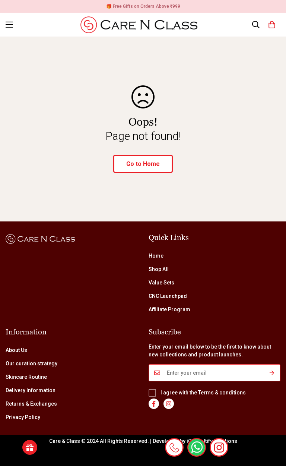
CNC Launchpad (168, 296)
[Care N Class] (143, 25)
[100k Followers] (168, 404)
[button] (271, 24)
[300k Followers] (154, 404)
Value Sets (161, 283)
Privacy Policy (23, 417)
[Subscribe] (272, 372)
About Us (16, 350)
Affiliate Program (169, 309)
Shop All (159, 269)
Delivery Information (30, 390)
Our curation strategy (31, 363)
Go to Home (143, 163)
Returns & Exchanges (31, 404)
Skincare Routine (26, 377)
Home (156, 256)
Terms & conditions (222, 393)
